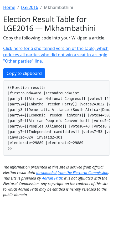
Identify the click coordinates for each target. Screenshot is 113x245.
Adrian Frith (52, 178)
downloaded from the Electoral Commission (72, 172)
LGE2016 (29, 7)
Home (9, 7)
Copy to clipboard (24, 73)
